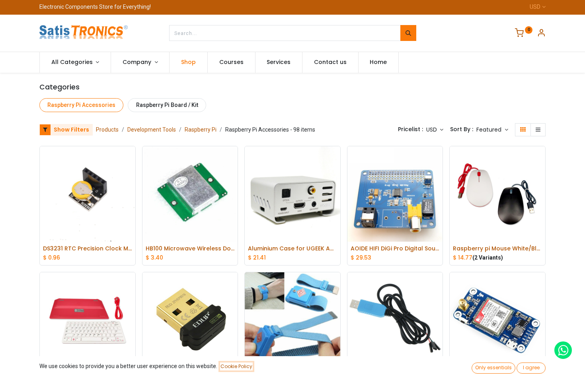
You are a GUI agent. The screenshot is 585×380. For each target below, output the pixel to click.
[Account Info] (541, 34)
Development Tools (151, 129)
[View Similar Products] (131, 194)
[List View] (538, 130)
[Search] (408, 33)
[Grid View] (523, 130)
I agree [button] (531, 367)
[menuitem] (188, 62)
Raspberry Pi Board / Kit (167, 105)
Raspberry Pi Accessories (81, 105)
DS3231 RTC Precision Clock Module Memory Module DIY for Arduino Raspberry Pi (87, 248)
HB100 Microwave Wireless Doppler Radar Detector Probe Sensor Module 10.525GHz (190, 248)
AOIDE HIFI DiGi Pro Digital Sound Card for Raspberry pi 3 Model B (395, 248)
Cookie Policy (236, 366)
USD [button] (432, 130)
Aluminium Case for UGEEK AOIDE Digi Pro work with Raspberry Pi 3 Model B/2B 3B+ (292, 248)
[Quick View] (131, 158)
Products (107, 129)
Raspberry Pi (200, 129)
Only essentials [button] (493, 367)
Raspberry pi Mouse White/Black (497, 248)
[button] (492, 130)
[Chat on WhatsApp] (563, 350)
